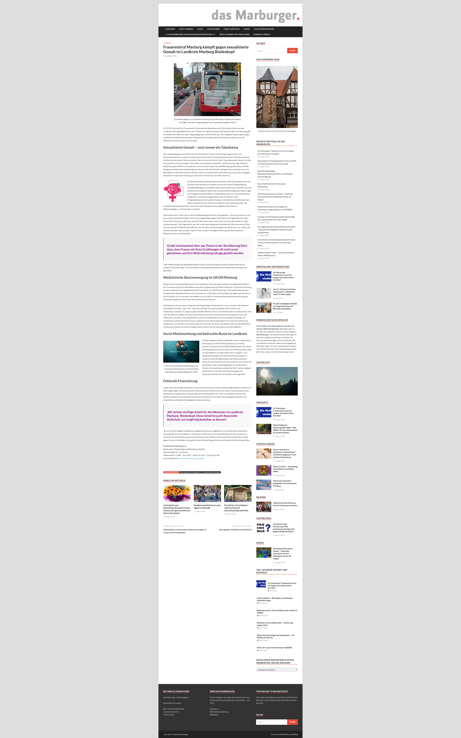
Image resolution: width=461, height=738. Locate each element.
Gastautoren (213, 29)
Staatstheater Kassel (264, 29)
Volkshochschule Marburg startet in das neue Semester (285, 504)
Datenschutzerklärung (219, 712)
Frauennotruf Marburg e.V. (191, 472)
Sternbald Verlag (261, 34)
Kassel (247, 29)
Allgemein (167, 43)
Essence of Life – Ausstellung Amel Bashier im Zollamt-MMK (285, 469)
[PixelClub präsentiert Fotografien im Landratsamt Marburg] (263, 481)
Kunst (200, 29)
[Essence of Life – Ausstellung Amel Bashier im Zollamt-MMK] (263, 467)
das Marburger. (182, 734)
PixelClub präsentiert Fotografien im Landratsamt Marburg (285, 483)
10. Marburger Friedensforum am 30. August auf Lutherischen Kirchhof (283, 276)
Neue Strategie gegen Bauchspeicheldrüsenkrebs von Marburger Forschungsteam (275, 174)
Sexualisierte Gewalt (211, 472)
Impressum (214, 709)
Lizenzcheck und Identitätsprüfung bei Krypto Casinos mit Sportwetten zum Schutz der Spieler (176, 509)
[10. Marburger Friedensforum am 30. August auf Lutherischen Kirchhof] (263, 272)
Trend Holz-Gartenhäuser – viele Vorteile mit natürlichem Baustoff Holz (236, 508)
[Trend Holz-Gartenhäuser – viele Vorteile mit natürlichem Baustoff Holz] (238, 494)
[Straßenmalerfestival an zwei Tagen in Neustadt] (207, 494)
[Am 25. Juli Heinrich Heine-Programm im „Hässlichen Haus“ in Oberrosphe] (263, 289)
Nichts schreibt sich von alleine (234, 34)
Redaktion (214, 714)
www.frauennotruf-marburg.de (191, 458)
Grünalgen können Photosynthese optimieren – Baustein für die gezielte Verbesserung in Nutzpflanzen (276, 230)
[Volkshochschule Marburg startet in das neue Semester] (263, 503)
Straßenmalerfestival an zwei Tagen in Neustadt (207, 506)
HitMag (295, 734)
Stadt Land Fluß (232, 29)
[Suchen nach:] (277, 50)
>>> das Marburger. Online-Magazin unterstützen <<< (190, 34)
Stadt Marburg (186, 29)
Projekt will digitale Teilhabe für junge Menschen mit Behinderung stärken (285, 306)
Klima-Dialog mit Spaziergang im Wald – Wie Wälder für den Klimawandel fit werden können (285, 429)
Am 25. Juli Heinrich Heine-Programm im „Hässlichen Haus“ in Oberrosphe (284, 291)
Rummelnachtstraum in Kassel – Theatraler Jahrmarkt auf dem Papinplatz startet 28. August (275, 197)
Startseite (170, 29)
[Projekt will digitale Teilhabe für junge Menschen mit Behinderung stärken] (263, 304)
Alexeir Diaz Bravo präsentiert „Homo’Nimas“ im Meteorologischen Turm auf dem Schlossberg (284, 453)
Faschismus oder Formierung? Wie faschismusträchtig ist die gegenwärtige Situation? (284, 528)
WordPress (284, 734)
